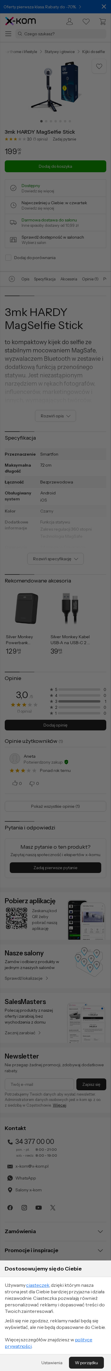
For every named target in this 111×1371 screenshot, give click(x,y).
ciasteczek (37, 1285)
